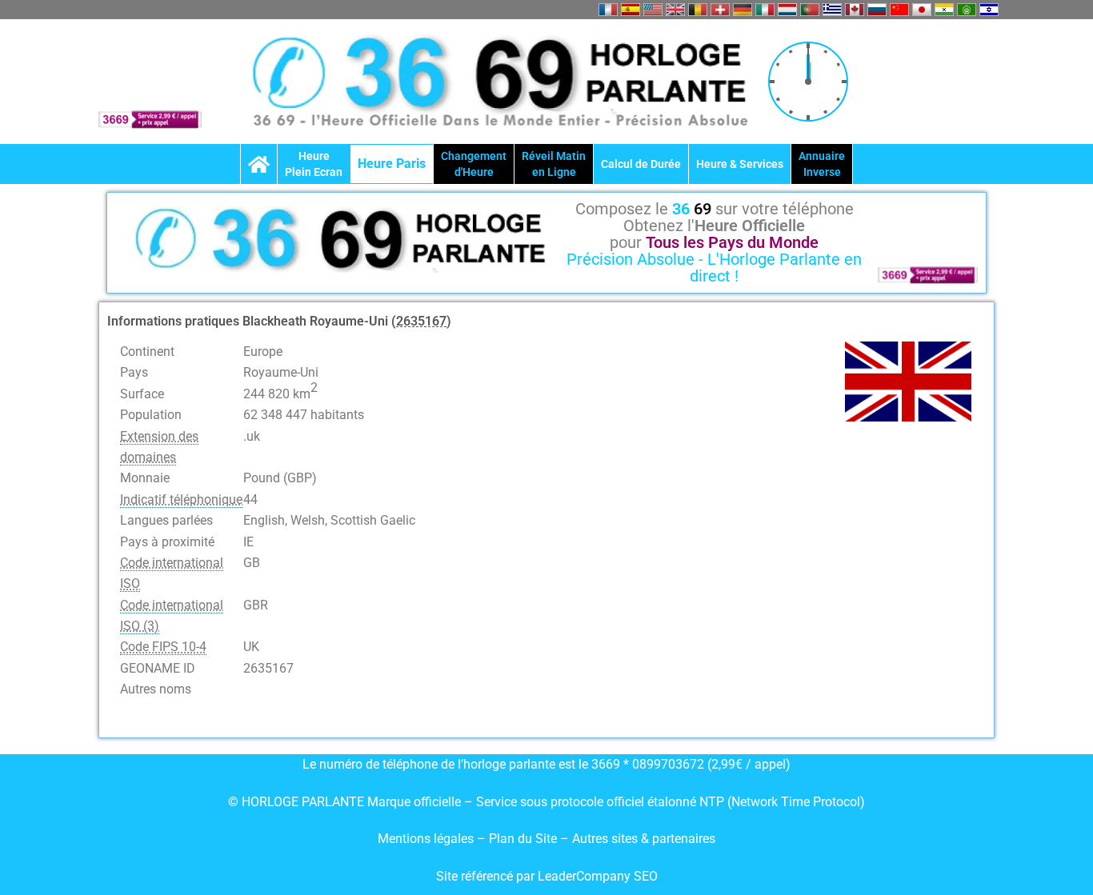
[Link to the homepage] (259, 164)
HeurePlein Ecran (313, 164)
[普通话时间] (899, 9)
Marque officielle (414, 801)
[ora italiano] (765, 9)
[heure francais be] (697, 9)
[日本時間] (921, 9)
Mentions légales (426, 838)
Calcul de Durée (641, 164)
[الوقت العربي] (966, 9)
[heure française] (608, 9)
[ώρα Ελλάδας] (832, 9)
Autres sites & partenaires (643, 838)
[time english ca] (854, 9)
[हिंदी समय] (944, 9)
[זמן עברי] (989, 9)
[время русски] (877, 9)
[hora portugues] (809, 9)
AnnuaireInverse (822, 164)
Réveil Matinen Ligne (554, 164)
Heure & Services (739, 164)
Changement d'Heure (473, 164)
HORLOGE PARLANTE (303, 801)
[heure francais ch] (720, 9)
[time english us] (653, 9)
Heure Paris (392, 163)
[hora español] (630, 9)
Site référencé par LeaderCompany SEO (547, 876)
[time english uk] (675, 9)
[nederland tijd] (787, 9)
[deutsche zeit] (742, 9)
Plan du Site (524, 838)
